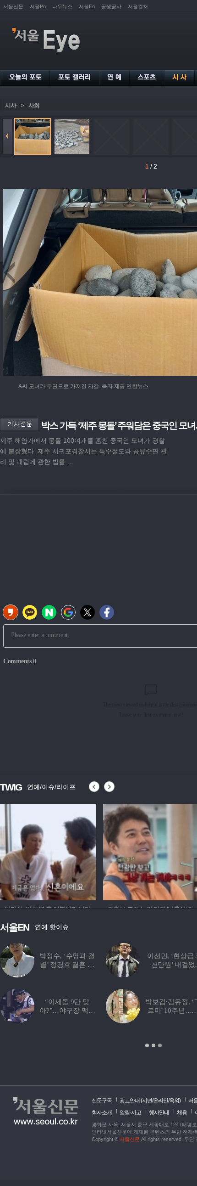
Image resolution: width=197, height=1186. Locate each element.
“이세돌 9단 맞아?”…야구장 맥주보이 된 (67, 1010)
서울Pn (38, 6)
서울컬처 (138, 6)
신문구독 (102, 1100)
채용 (182, 1112)
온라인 (160, 1100)
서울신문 (13, 6)
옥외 (174, 1100)
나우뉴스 (62, 6)
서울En (87, 6)
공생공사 (111, 6)
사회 (33, 105)
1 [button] (147, 1045)
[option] (49, 850)
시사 (10, 105)
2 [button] (153, 1045)
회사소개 (102, 1112)
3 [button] (160, 1045)
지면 (147, 1100)
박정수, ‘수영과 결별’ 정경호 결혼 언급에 (66, 964)
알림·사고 (130, 1112)
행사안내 (159, 1112)
